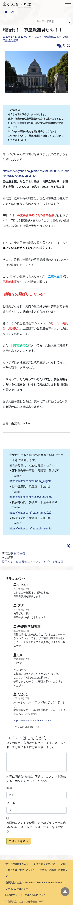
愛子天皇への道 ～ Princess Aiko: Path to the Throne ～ (35, 882)
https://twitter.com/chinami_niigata (30, 481)
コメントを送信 (19, 841)
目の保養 (19, 553)
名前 (9, 787)
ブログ (14, 11)
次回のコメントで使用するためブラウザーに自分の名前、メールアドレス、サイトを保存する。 (36, 827)
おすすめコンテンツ (44, 863)
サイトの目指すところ (17, 863)
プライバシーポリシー (17, 888)
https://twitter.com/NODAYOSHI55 (30, 496)
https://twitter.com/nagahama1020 (30, 512)
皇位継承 (13, 40)
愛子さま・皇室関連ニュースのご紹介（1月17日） (34, 561)
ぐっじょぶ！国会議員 (41, 36)
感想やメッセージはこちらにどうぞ (26, 895)
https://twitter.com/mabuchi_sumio (30, 528)
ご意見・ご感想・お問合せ (54, 870)
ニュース (59, 36)
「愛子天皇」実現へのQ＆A (19, 870)
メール (10, 803)
